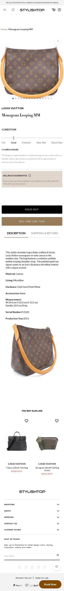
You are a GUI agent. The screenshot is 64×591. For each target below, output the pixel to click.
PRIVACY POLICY (24, 578)
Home (4, 29)
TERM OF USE (41, 578)
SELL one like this (32, 221)
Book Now (50, 584)
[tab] (16, 234)
